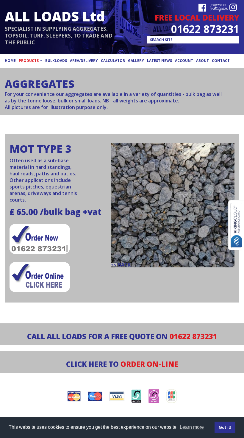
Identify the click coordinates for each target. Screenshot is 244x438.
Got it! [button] (225, 427)
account (184, 60)
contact (221, 60)
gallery (136, 60)
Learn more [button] (192, 427)
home (10, 60)
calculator (113, 60)
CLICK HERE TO (122, 364)
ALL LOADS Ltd (55, 16)
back (124, 264)
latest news (159, 60)
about (202, 60)
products (29, 60)
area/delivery (84, 60)
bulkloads (56, 60)
